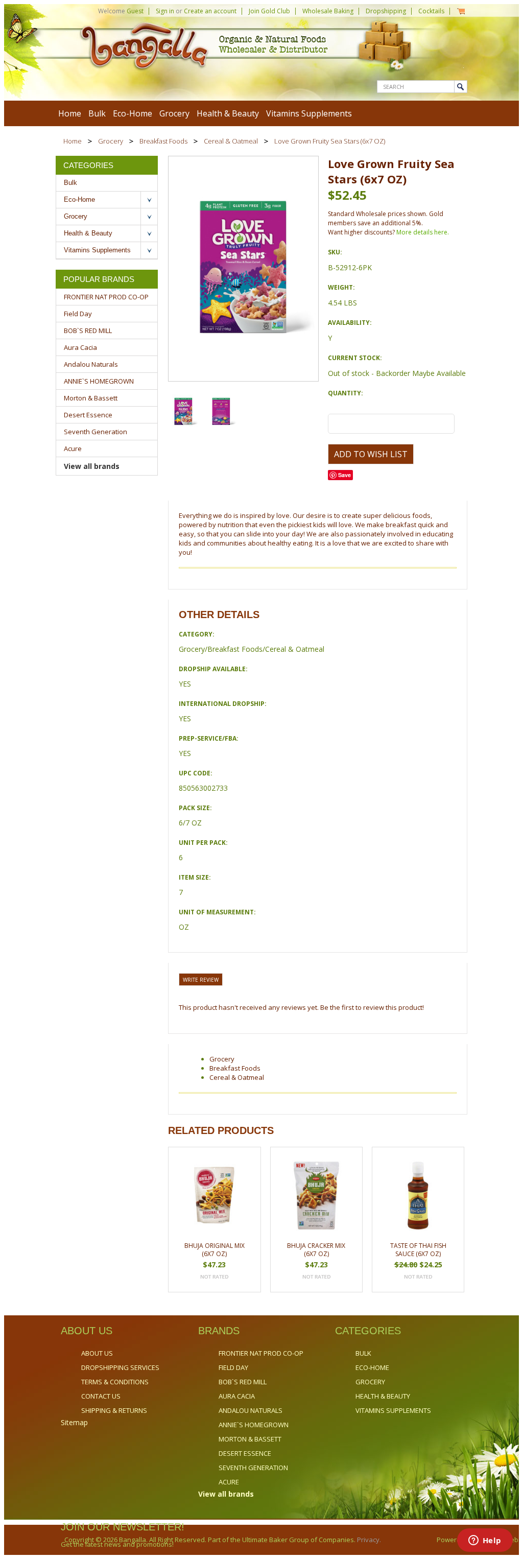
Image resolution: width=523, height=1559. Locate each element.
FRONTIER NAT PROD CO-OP (106, 296)
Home (72, 141)
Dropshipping (386, 11)
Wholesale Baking (327, 11)
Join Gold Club (269, 11)
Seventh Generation (95, 431)
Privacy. (368, 1539)
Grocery (174, 113)
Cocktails (431, 11)
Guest (135, 11)
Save (344, 475)
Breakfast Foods (163, 141)
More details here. (422, 232)
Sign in (165, 11)
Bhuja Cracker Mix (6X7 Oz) (316, 1249)
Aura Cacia (80, 347)
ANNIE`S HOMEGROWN (99, 381)
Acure (73, 448)
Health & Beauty (228, 113)
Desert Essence (88, 414)
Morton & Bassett (90, 398)
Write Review (201, 979)
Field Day (78, 313)
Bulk (97, 113)
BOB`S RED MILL (88, 330)
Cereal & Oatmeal (231, 141)
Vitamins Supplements (309, 113)
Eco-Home (132, 113)
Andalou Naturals (91, 364)
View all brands (92, 466)
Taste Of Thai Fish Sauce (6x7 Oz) (418, 1249)
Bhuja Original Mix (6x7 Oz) (214, 1249)
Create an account (210, 11)
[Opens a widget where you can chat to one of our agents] (485, 1541)
